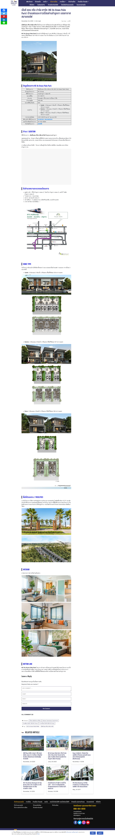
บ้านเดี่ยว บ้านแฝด (82, 2)
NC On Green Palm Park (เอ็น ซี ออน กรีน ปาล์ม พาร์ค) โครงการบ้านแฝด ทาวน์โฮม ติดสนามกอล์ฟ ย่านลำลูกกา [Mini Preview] (57, 756)
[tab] (20, 801)
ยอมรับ (100, 833)
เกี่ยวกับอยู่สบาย (77, 815)
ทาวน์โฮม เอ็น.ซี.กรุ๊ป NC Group (47, 723)
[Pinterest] (4, 16)
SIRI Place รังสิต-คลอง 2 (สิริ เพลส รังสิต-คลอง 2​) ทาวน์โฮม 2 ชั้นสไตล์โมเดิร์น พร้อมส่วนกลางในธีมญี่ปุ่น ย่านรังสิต (32, 756)
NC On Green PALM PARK (33, 726)
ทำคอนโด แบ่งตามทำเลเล (78, 802)
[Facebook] (4, 10)
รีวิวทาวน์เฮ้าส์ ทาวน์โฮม (35, 720)
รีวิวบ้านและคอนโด (19, 802)
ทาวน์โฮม (62, 2)
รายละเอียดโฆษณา (78, 812)
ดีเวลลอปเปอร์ (90, 802)
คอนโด (45, 2)
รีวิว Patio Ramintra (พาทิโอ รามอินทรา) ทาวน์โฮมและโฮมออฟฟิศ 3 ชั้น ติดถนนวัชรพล (81, 785)
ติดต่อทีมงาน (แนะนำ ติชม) (79, 813)
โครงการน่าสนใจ (81, 5)
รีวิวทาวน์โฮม (53, 2)
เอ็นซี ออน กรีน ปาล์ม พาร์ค (47, 726)
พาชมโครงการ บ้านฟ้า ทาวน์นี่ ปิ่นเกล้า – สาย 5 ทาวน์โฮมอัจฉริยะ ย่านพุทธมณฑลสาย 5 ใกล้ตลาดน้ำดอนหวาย (57, 786)
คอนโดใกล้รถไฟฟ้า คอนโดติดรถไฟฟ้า (59, 802)
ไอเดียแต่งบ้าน (41, 5)
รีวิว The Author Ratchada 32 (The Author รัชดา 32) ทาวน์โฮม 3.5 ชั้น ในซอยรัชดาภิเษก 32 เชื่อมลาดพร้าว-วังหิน (32, 786)
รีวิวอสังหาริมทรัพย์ (37, 807)
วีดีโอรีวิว (31, 5)
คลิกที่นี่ (40, 124)
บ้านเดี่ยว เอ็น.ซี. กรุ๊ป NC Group (30, 723)
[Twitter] (4, 13)
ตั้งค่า (38, 834)
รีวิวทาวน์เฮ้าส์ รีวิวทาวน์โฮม (20, 807)
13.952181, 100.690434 (44, 119)
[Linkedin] (4, 19)
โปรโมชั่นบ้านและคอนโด (67, 5)
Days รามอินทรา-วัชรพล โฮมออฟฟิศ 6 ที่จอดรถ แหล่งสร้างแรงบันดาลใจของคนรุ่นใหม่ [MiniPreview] (82, 756)
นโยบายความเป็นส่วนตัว (72, 832)
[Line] (4, 22)
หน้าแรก (30, 2)
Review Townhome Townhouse (50, 720)
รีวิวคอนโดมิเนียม (37, 805)
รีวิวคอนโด (38, 2)
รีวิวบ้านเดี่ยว (71, 2)
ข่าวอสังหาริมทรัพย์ (53, 5)
